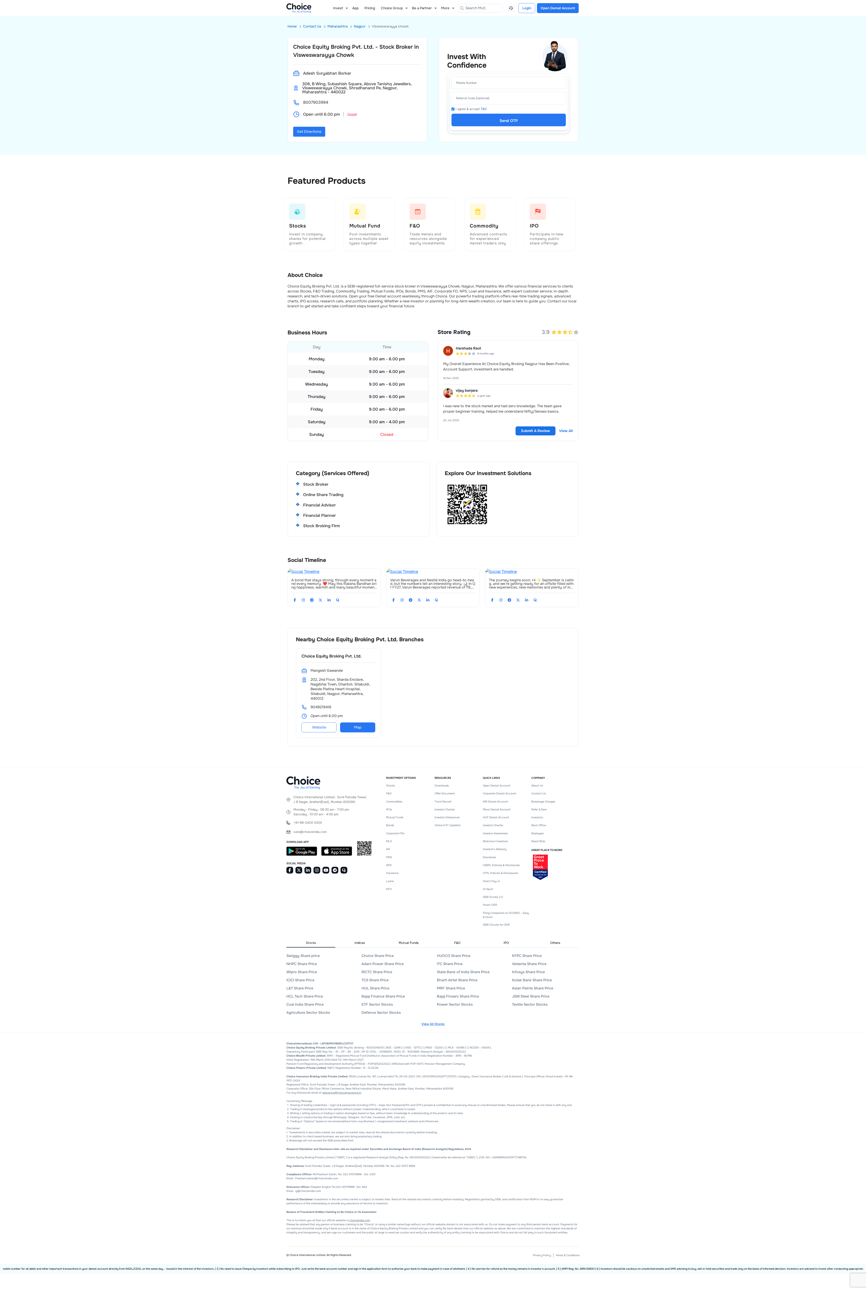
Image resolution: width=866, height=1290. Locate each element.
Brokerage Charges (543, 801)
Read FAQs (538, 841)
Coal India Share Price (305, 1004)
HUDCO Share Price (453, 955)
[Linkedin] (329, 600)
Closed (352, 114)
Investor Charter (445, 809)
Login (526, 8)
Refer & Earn (539, 809)
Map (358, 727)
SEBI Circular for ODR (496, 925)
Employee (537, 833)
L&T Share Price (299, 988)
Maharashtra (337, 26)
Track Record (443, 801)
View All (566, 431)
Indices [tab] (360, 943)
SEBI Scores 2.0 (493, 897)
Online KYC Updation (448, 825)
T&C (484, 109)
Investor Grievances (447, 817)
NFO (389, 889)
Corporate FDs (395, 833)
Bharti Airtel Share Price (457, 980)
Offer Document (445, 793)
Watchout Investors (495, 841)
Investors (537, 817)
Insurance (392, 873)
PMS (389, 857)
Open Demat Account (496, 785)
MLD (389, 841)
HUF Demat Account (496, 817)
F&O (389, 793)
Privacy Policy (542, 1255)
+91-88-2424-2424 (307, 823)
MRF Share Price (451, 988)
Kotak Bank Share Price (532, 980)
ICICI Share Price (300, 980)
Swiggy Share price (303, 955)
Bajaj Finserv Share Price (458, 996)
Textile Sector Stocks (530, 1004)
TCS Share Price (375, 980)
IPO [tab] (506, 943)
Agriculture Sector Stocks (308, 1012)
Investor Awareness (495, 833)
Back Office (538, 825)
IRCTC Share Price (377, 972)
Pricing (369, 8)
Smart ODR (490, 905)
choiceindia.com (359, 1220)
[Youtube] (325, 870)
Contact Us (312, 26)
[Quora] (337, 600)
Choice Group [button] (392, 8)
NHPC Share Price (301, 963)
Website (319, 727)
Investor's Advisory (495, 849)
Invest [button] (338, 8)
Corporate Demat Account (499, 793)
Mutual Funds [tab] (409, 943)
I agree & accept (471, 109)
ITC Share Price (450, 963)
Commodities (394, 801)
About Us (537, 785)
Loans (390, 881)
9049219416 (321, 707)
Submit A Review (535, 430)
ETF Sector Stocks (377, 1004)
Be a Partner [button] (422, 8)
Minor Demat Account (496, 809)
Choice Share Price (378, 955)
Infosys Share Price (528, 972)
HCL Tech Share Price (304, 996)
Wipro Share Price (301, 972)
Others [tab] (555, 943)
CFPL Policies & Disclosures (500, 873)
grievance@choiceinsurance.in (341, 1093)
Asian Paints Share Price (532, 988)
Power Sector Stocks (455, 1004)
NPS (389, 865)
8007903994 (315, 102)
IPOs (389, 809)
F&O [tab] (457, 943)
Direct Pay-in (491, 881)
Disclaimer (489, 857)
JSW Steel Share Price (530, 996)
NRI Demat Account (495, 801)
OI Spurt (488, 889)
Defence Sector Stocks (381, 1012)
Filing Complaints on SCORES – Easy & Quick (506, 915)
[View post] (303, 571)
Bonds (390, 825)
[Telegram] (312, 600)
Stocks (390, 785)
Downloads (442, 785)
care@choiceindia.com (310, 832)
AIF (388, 849)
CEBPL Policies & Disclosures (501, 865)
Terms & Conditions (568, 1255)
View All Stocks (433, 1024)
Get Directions (309, 131)
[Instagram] (303, 600)
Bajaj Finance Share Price (383, 996)
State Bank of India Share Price (463, 972)
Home (292, 26)
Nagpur (360, 26)
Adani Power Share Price (383, 963)
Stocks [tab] (311, 943)
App (355, 8)
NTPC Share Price (527, 955)
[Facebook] (294, 600)
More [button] (445, 8)
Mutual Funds (394, 817)
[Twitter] (320, 600)
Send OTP (509, 120)
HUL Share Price (375, 988)
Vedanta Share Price (529, 963)
